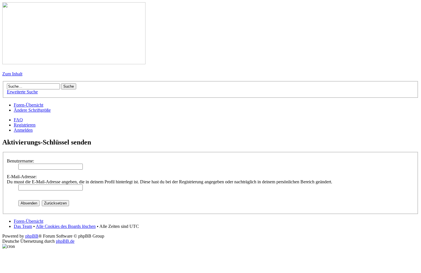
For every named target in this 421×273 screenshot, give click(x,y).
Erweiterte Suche (22, 91)
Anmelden (23, 130)
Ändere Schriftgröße (32, 110)
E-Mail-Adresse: (22, 176)
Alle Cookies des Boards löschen (66, 226)
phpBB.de (65, 241)
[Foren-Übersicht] (73, 62)
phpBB (31, 236)
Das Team (23, 226)
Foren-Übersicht (28, 105)
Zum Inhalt (12, 73)
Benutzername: (20, 160)
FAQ (18, 119)
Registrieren (25, 125)
